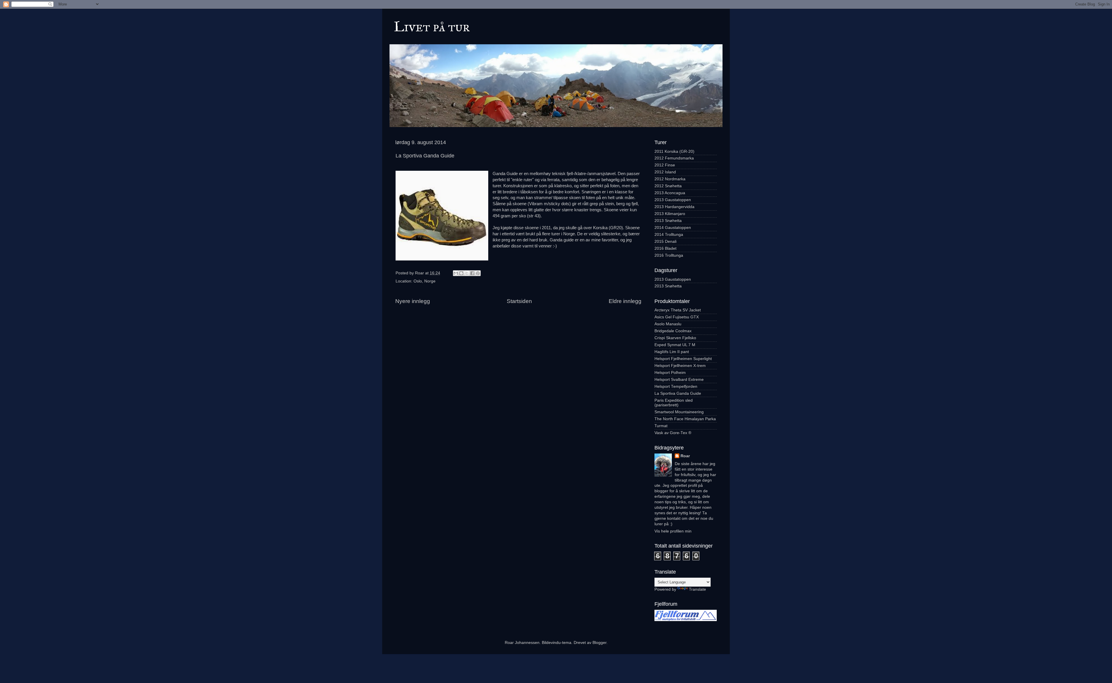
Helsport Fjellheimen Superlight (683, 359)
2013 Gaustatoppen (672, 200)
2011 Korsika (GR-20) (674, 151)
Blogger (599, 642)
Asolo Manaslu (667, 324)
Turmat (660, 426)
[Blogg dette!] (461, 273)
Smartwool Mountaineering (679, 412)
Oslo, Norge (425, 281)
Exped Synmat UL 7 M (674, 345)
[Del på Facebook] (472, 273)
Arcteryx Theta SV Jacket (677, 310)
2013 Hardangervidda (674, 207)
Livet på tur (432, 26)
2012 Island (665, 172)
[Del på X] (467, 273)
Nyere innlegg (412, 301)
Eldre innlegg (625, 301)
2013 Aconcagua (669, 193)
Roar (685, 456)
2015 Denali (665, 241)
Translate (697, 589)
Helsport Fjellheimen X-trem (680, 365)
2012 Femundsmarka (674, 158)
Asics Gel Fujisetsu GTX (676, 317)
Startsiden (519, 301)
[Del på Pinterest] (478, 273)
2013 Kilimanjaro (669, 214)
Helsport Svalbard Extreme (679, 379)
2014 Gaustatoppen (672, 227)
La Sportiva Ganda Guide (677, 393)
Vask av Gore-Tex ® (672, 433)
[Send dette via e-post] (456, 273)
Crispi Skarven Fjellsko (675, 338)
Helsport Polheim (670, 372)
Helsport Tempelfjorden (675, 386)
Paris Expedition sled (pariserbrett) (673, 402)
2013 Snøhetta (668, 221)
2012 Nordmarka (669, 179)
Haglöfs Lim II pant (671, 352)
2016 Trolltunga (668, 255)
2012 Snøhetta (668, 186)
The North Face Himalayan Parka (685, 419)
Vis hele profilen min (673, 531)
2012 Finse (664, 165)
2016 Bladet (665, 248)
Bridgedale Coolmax (673, 331)
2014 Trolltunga (668, 234)
